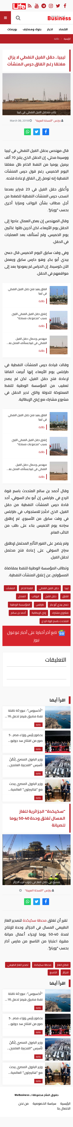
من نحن (23, 1103)
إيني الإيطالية (39, 612)
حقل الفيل (50, 596)
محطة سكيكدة (35, 920)
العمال (22, 596)
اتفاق (65, 596)
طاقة (56, 39)
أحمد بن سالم (18, 612)
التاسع (53, 972)
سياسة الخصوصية (44, 1103)
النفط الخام (27, 588)
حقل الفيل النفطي (49, 588)
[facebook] (45, 131)
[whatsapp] (27, 131)
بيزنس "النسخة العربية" (48, 120)
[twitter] (36, 131)
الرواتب (35, 596)
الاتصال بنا (64, 1108)
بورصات (12, 29)
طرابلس (40, 604)
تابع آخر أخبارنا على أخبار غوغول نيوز (32, 636)
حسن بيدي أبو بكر (59, 604)
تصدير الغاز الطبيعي (17, 964)
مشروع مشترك (60, 612)
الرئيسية (67, 39)
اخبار (50, 29)
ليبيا (67, 588)
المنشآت (10, 588)
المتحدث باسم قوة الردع (55, 621)
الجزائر (66, 972)
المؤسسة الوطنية (20, 604)
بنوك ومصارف (32, 29)
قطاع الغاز (63, 964)
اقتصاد (63, 29)
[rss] (29, 5)
